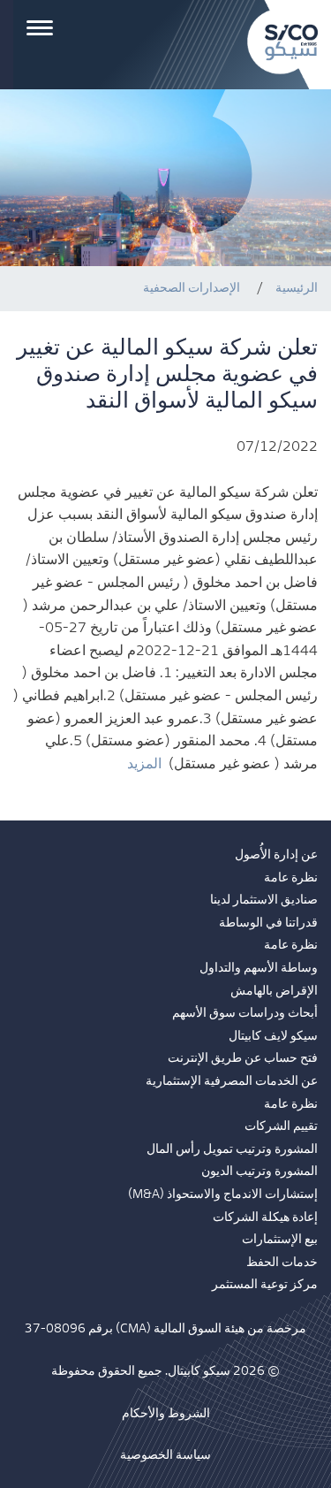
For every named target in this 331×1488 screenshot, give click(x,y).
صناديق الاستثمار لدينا (264, 900)
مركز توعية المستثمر (265, 1284)
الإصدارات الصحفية (191, 287)
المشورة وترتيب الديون (259, 1171)
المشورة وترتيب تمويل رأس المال (232, 1149)
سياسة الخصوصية (165, 1455)
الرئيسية (296, 287)
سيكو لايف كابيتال (273, 1036)
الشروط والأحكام (166, 1414)
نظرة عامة (291, 878)
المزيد (144, 764)
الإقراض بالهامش (274, 991)
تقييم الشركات (281, 1126)
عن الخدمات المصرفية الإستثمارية (232, 1081)
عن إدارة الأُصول (276, 855)
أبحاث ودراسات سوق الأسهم (245, 1013)
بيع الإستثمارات (280, 1239)
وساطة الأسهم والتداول (258, 968)
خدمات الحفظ (282, 1262)
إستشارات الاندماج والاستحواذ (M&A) (223, 1194)
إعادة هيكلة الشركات (265, 1217)
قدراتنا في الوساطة (268, 923)
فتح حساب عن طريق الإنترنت (243, 1058)
